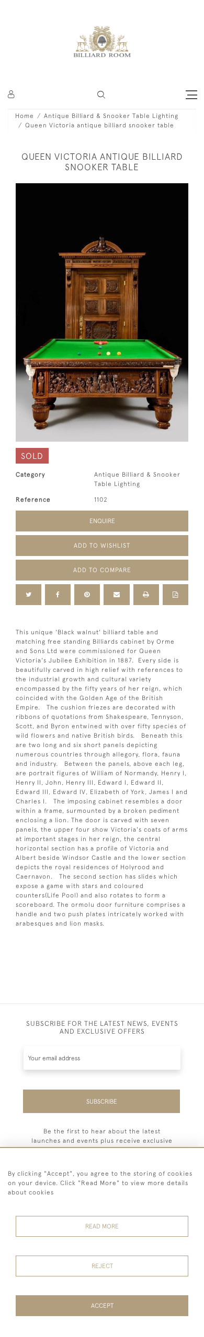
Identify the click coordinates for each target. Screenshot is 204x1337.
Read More (102, 1226)
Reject (102, 1266)
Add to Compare (102, 570)
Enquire (102, 521)
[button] (101, 95)
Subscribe (101, 1101)
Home (24, 116)
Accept (102, 1305)
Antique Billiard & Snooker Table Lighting (111, 116)
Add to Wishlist (102, 545)
